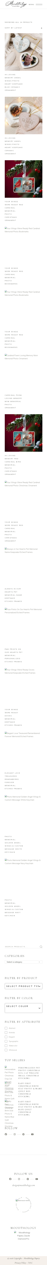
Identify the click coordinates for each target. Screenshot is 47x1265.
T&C (30, 1262)
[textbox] (24, 962)
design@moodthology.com (23, 1185)
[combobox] (23, 27)
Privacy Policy (20, 1262)
